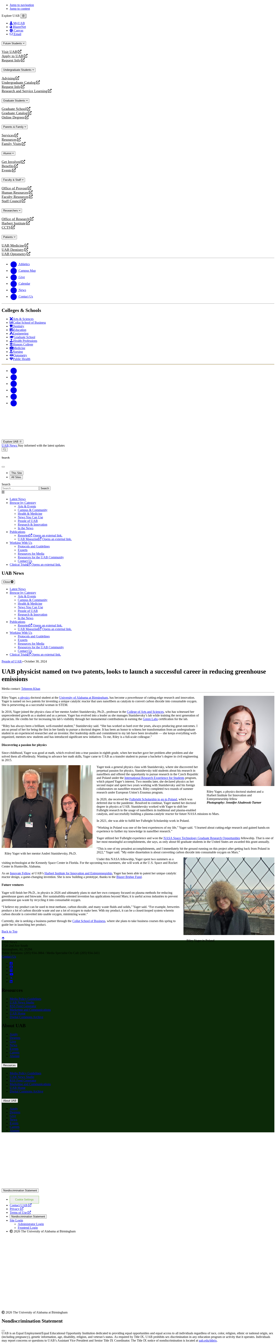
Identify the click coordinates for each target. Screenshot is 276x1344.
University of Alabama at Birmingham (83, 697)
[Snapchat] (14, 396)
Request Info (11, 60)
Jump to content (20, 8)
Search (6, 484)
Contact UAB (21, 1205)
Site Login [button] (16, 1220)
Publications (17, 532)
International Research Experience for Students (154, 778)
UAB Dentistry (13, 250)
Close (7, 581)
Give (13, 1041)
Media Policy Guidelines (25, 999)
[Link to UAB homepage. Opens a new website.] (37, 1142)
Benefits (8, 166)
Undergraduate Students (17, 69)
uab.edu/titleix (208, 1340)
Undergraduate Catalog (19, 82)
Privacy (16, 1209)
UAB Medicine (13, 245)
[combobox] (20, 488)
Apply (14, 1034)
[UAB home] (138, 437)
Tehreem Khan (30, 688)
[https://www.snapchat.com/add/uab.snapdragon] (11, 967)
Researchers (11, 210)
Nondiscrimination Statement (20, 1190)
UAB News (10, 445)
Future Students (13, 43)
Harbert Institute (14, 223)
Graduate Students (14, 100)
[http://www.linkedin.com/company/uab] (11, 981)
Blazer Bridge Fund (129, 877)
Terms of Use (20, 1212)
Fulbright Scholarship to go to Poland (153, 799)
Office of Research (15, 219)
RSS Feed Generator (23, 1006)
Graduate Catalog (14, 113)
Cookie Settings (24, 1199)
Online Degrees (13, 117)
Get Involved (11, 162)
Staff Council (11, 201)
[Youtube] (14, 390)
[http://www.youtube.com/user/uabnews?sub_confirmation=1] (11, 974)
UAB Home (17, 1013)
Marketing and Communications (30, 1009)
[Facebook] (14, 370)
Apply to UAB (12, 56)
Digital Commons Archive (26, 1017)
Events (7, 170)
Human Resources (15, 192)
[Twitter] (14, 377)
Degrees (15, 1038)
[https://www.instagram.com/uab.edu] (11, 970)
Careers (14, 1052)
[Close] (23, 16)
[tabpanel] (138, 486)
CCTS (7, 227)
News (13, 1045)
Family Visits (11, 144)
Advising (8, 78)
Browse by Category (23, 502)
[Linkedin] (14, 403)
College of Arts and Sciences (145, 711)
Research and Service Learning (24, 91)
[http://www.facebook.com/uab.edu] (11, 963)
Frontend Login (28, 1227)
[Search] (4, 449)
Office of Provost (14, 188)
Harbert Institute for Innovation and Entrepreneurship (78, 873)
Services (8, 135)
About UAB (9, 1100)
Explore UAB (11, 441)
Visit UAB (9, 52)
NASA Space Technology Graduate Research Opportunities (201, 838)
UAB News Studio (22, 1002)
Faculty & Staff (12, 179)
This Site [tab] (16, 472)
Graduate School (14, 109)
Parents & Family (13, 126)
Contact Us (9, 956)
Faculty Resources (15, 197)
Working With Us (21, 542)
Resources (9, 139)
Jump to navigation (22, 5)
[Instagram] (14, 383)
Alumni (7, 153)
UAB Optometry (14, 254)
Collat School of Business (88, 921)
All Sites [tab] (16, 477)
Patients (8, 237)
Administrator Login (31, 1224)
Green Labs (150, 719)
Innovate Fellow (20, 873)
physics (24, 697)
